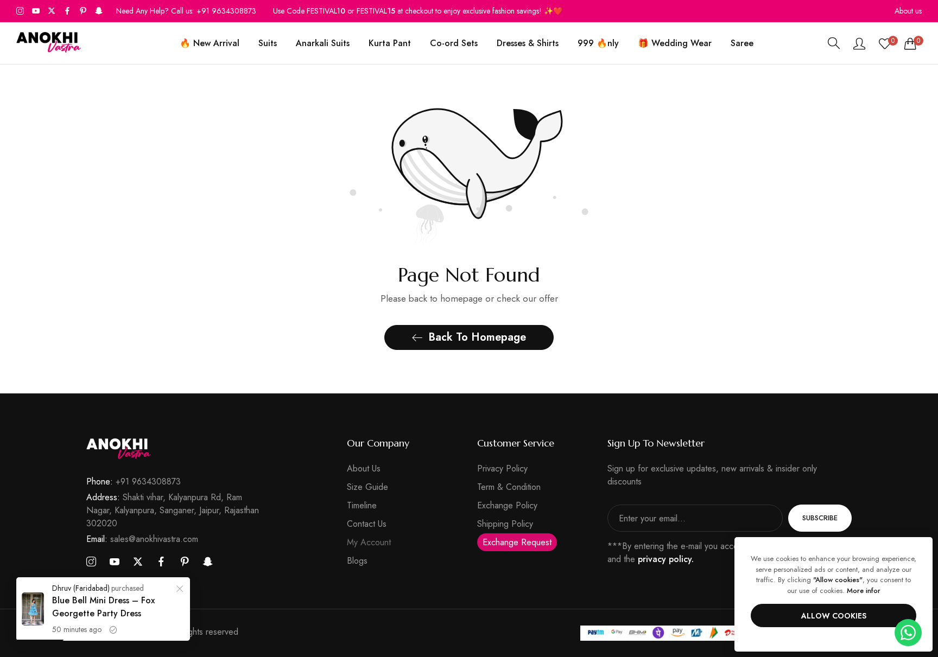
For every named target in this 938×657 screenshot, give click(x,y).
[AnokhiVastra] (48, 43)
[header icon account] (859, 43)
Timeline (362, 505)
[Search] (834, 43)
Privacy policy (502, 468)
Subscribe (820, 518)
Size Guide (367, 487)
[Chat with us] (908, 632)
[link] (180, 590)
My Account (369, 542)
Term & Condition (509, 487)
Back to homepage (477, 337)
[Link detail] (20, 11)
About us (908, 10)
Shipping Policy (505, 524)
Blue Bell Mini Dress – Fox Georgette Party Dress (103, 607)
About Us (364, 468)
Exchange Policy (507, 505)
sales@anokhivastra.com (142, 539)
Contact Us (366, 524)
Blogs (357, 560)
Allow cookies (833, 615)
